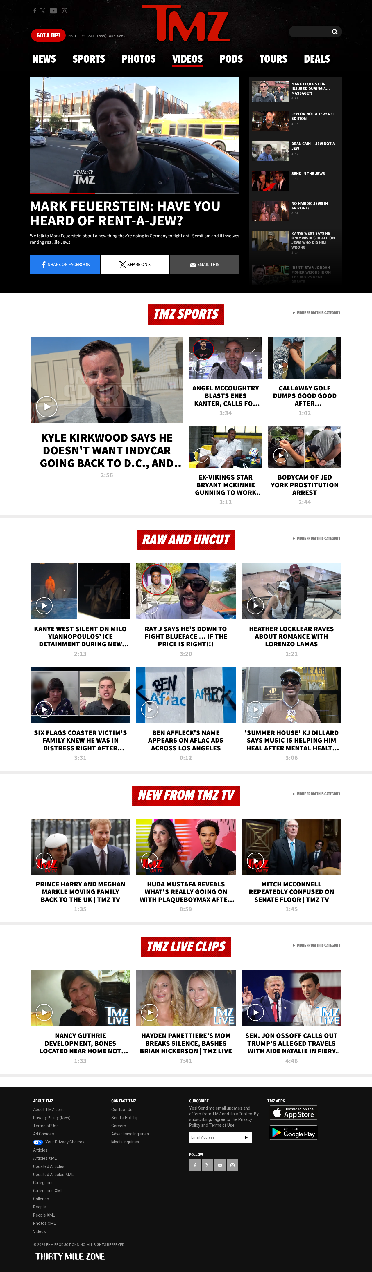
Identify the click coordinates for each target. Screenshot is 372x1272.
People (39, 1207)
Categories (43, 1182)
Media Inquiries (125, 1142)
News (44, 59)
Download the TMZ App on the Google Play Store (293, 1132)
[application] (134, 135)
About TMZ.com (48, 1109)
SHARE (139, 264)
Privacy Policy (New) (52, 1117)
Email (207, 264)
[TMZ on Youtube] (53, 10)
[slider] (134, 193)
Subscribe (246, 1137)
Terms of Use (46, 1125)
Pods (231, 59)
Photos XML (44, 1223)
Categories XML (48, 1190)
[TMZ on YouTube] (220, 1165)
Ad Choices (43, 1134)
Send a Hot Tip (125, 1117)
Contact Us (122, 1109)
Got (48, 35)
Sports (89, 59)
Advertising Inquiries (130, 1134)
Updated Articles (49, 1166)
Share (69, 264)
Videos (187, 59)
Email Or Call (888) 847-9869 (96, 36)
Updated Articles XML (53, 1174)
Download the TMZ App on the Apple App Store (293, 1112)
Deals (317, 59)
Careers (118, 1125)
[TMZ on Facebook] (35, 11)
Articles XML (45, 1158)
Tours (273, 59)
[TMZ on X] (43, 11)
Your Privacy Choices (64, 1142)
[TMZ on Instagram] (64, 11)
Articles (40, 1150)
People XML (44, 1215)
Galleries (41, 1199)
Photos (138, 59)
